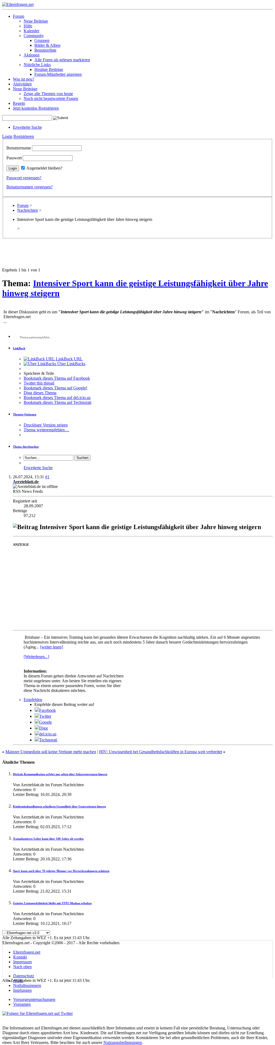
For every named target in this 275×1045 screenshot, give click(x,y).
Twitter (45, 716)
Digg (43, 728)
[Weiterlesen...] (36, 656)
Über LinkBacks (70, 363)
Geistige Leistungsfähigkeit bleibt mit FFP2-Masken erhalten (52, 903)
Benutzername (18, 148)
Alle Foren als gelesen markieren (62, 60)
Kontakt (20, 957)
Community (34, 35)
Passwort (14, 158)
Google (45, 722)
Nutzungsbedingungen (122, 1042)
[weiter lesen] (51, 647)
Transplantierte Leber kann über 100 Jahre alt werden (48, 838)
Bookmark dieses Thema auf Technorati (57, 402)
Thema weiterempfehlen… (46, 430)
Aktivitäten (22, 84)
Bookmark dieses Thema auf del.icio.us (57, 397)
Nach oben (22, 966)
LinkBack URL (69, 359)
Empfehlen (33, 699)
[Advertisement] (137, 255)
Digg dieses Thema (40, 392)
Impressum (22, 962)
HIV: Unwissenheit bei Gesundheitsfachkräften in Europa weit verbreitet (160, 751)
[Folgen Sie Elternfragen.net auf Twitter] (37, 1013)
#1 (47, 477)
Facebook (47, 710)
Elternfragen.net (26, 952)
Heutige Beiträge (48, 69)
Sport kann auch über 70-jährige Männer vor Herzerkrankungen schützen (61, 870)
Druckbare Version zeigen (46, 425)
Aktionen (31, 55)
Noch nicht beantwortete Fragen (51, 98)
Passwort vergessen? (23, 177)
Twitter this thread (39, 383)
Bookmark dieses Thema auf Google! (55, 388)
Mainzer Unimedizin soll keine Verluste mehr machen (50, 751)
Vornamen (22, 1004)
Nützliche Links (37, 64)
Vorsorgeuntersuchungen (34, 999)
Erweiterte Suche (27, 127)
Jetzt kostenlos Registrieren (36, 108)
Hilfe (28, 26)
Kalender (31, 30)
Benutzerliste (45, 50)
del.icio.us (47, 734)
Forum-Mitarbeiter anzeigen (58, 74)
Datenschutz (23, 976)
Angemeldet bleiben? (44, 168)
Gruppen (41, 40)
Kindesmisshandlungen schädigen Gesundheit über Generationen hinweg (59, 806)
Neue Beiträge (36, 21)
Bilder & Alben (47, 45)
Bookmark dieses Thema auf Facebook (57, 378)
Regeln (19, 103)
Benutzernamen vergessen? (29, 187)
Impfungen (22, 990)
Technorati (48, 740)
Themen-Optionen (24, 414)
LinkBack (19, 348)
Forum (18, 16)
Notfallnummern (27, 985)
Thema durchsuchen (26, 446)
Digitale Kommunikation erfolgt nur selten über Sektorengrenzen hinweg (60, 774)
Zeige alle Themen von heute (48, 93)
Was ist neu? (23, 79)
